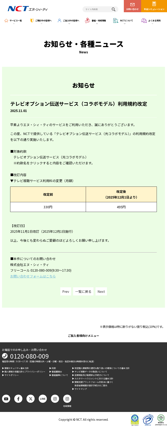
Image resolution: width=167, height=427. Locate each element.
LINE (43, 399)
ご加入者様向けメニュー (83, 336)
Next (101, 291)
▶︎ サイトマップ (79, 388)
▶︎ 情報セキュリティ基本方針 (15, 368)
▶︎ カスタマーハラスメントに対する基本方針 (92, 378)
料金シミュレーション (154, 9)
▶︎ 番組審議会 (55, 371)
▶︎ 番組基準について (58, 375)
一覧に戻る (83, 291)
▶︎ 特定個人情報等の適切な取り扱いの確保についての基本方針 (101, 368)
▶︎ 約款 (52, 368)
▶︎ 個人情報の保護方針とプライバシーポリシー (23, 371)
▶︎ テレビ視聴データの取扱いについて (89, 371)
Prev (65, 291)
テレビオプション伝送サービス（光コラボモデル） (50, 157)
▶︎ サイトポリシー (10, 375)
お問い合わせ (132, 9)
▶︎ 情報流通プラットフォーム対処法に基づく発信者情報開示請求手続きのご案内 (92, 383)
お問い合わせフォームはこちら (33, 276)
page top (157, 390)
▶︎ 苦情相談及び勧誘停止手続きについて (90, 375)
